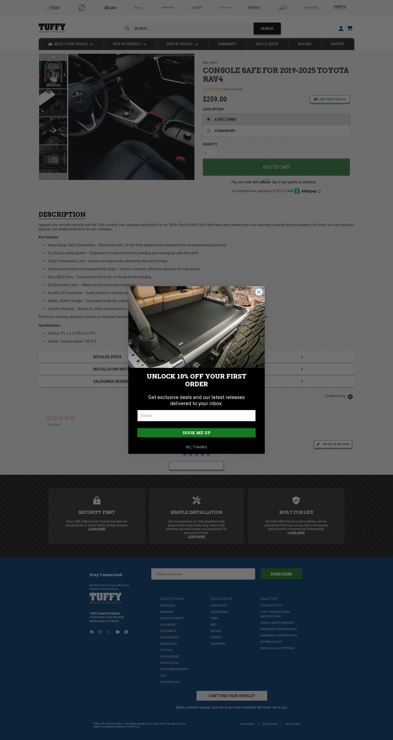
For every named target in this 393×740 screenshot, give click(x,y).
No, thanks (196, 447)
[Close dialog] (259, 292)
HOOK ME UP (197, 432)
